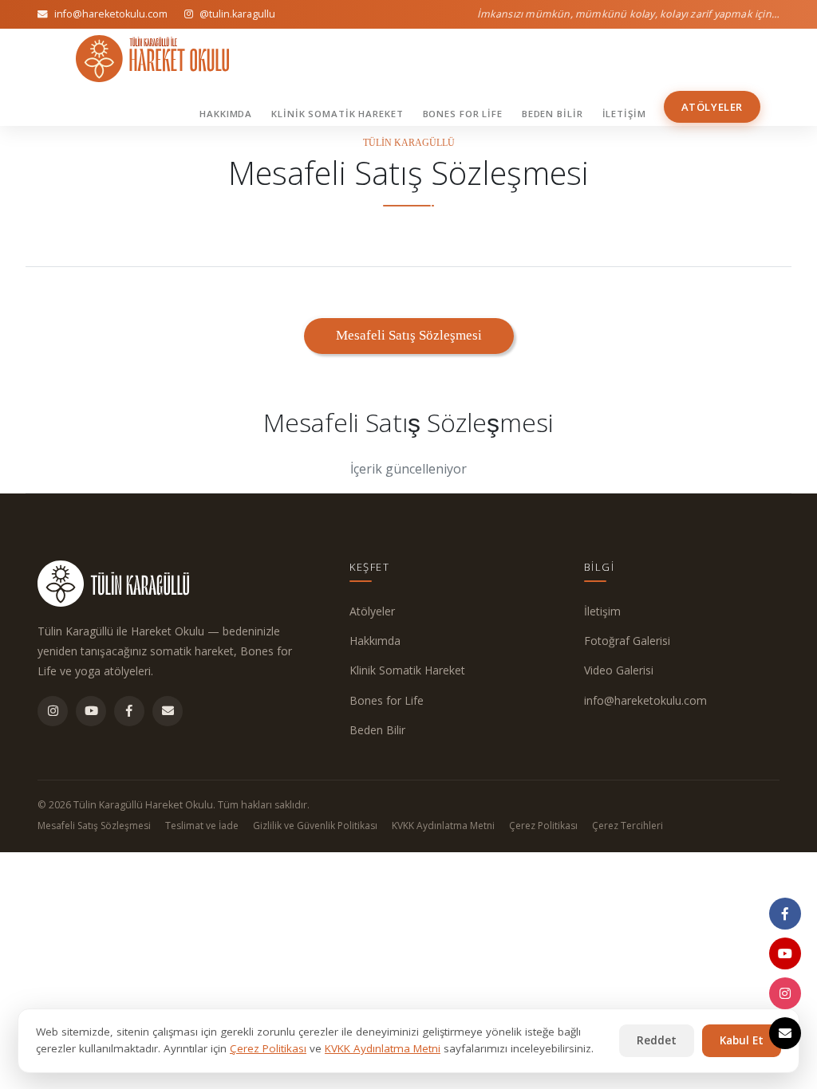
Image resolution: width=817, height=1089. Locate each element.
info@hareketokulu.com (645, 700)
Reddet (657, 1040)
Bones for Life (463, 114)
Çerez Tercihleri (627, 825)
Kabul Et (742, 1040)
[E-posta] (167, 711)
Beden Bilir (552, 114)
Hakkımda (225, 114)
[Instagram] (52, 711)
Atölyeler (712, 107)
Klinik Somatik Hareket (337, 114)
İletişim (624, 114)
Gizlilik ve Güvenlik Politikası (315, 825)
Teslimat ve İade (202, 825)
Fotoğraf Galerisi (627, 640)
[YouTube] (91, 711)
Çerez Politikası (543, 825)
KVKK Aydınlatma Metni (443, 825)
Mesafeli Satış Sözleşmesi (94, 825)
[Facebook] (129, 711)
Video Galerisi (618, 670)
